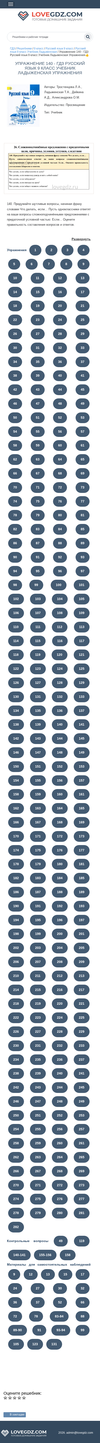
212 (60, 976)
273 (81, 1185)
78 (15, 515)
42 (15, 389)
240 (60, 1073)
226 (16, 1031)
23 (38, 320)
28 (60, 334)
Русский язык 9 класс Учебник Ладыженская (48, 50)
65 (82, 459)
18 (15, 306)
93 (82, 557)
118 (16, 655)
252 (60, 1115)
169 (81, 822)
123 (38, 669)
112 (59, 627)
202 (16, 948)
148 (60, 752)
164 (60, 808)
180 (60, 864)
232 (60, 1045)
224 (60, 1017)
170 (16, 836)
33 (82, 348)
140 (60, 724)
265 (81, 1157)
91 (38, 557)
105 (81, 599)
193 (81, 906)
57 (82, 431)
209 (81, 962)
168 (60, 822)
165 (81, 808)
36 (60, 362)
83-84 (59, 1316)
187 (38, 892)
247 (38, 1101)
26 (15, 334)
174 (16, 850)
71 (38, 487)
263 (38, 1157)
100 (58, 585)
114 (16, 641)
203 (38, 948)
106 (16, 613)
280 (60, 1213)
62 (15, 459)
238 (16, 1073)
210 (16, 976)
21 (82, 306)
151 (38, 766)
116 (60, 641)
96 (60, 571)
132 (60, 697)
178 (16, 864)
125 (81, 669)
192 (60, 906)
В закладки (17, 1414)
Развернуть (81, 239)
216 (60, 990)
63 (38, 459)
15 (38, 292)
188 (60, 892)
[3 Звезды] (15, 1398)
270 (16, 1185)
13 (82, 278)
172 (60, 836)
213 (81, 976)
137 (81, 711)
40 (60, 375)
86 (15, 543)
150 (16, 766)
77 (82, 501)
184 (60, 878)
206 (16, 962)
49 (82, 403)
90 (15, 557)
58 (15, 445)
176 (60, 850)
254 (16, 1129)
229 (81, 1031)
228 (60, 1031)
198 (16, 934)
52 (60, 417)
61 (82, 445)
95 (38, 571)
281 (81, 1213)
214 (16, 990)
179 (38, 864)
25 (82, 320)
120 (59, 655)
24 (60, 320)
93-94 (61, 1330)
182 (16, 878)
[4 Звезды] (19, 1398)
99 (36, 585)
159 (38, 794)
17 (82, 292)
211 (37, 976)
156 (60, 780)
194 (16, 920)
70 (15, 487)
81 (82, 515)
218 (16, 1003)
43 (38, 389)
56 (60, 431)
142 (16, 738)
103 (38, 599)
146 (16, 752)
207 (38, 962)
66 (15, 473)
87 (38, 543)
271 (38, 1185)
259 (38, 1143)
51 (38, 417)
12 (60, 278)
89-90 (17, 1330)
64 (60, 459)
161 (81, 794)
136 (60, 711)
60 (60, 445)
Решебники (24, 48)
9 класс (38, 48)
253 (81, 1115)
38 (15, 375)
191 (38, 906)
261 (81, 1143)
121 (81, 655)
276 (60, 1199)
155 (38, 780)
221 (81, 1003)
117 (81, 641)
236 (60, 1059)
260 (60, 1143)
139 (38, 724)
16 (60, 292)
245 (81, 1087)
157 (81, 780)
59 (38, 445)
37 (82, 362)
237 (81, 1059)
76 (60, 501)
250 (16, 1115)
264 (60, 1157)
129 (81, 683)
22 (15, 320)
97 (82, 571)
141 (81, 724)
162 (16, 808)
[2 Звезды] (10, 1398)
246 (16, 1101)
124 (60, 669)
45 (82, 389)
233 (81, 1045)
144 (60, 738)
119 (37, 655)
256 (60, 1129)
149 (81, 752)
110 (16, 627)
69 (82, 473)
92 (60, 557)
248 (60, 1101)
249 (81, 1101)
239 (38, 1073)
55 (38, 431)
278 (16, 1213)
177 (81, 850)
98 (15, 585)
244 (60, 1087)
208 (60, 962)
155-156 (45, 1255)
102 (16, 599)
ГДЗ (12, 48)
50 (15, 417)
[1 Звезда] (5, 1398)
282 (16, 1227)
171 (38, 836)
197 (81, 920)
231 (38, 1045)
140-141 (19, 1255)
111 (37, 627)
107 (38, 613)
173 (81, 836)
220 (60, 1003)
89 (82, 543)
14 (15, 292)
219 (38, 1003)
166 (16, 822)
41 (82, 375)
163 (38, 808)
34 (15, 362)
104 (60, 599)
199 (38, 934)
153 (81, 766)
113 (81, 627)
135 (38, 711)
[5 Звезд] (24, 1398)
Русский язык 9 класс (59, 48)
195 (38, 920)
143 (38, 738)
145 (81, 738)
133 (81, 697)
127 (38, 683)
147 (38, 752)
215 (38, 990)
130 (16, 697)
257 (81, 1129)
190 (16, 906)
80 (60, 515)
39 (38, 375)
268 (60, 1171)
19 (38, 306)
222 (16, 1017)
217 (81, 990)
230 (16, 1045)
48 (60, 403)
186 (16, 892)
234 (16, 1059)
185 (81, 878)
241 (81, 1073)
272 (60, 1185)
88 (60, 543)
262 (16, 1157)
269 (81, 1171)
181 (81, 864)
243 (38, 1087)
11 (37, 278)
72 (60, 487)
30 (15, 348)
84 (60, 529)
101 (81, 585)
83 (38, 529)
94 (15, 571)
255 (38, 1129)
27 (38, 334)
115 (37, 641)
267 (38, 1171)
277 (81, 1199)
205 (81, 948)
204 (60, 948)
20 (60, 306)
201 (81, 934)
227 (38, 1031)
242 (16, 1087)
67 (38, 473)
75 (38, 501)
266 (16, 1171)
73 (82, 487)
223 (38, 1017)
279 (38, 1213)
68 (60, 473)
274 (16, 1199)
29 (82, 334)
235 (38, 1059)
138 (16, 724)
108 (60, 613)
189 (81, 892)
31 (38, 348)
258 (16, 1143)
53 (82, 417)
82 (15, 529)
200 (60, 934)
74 (15, 501)
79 (38, 515)
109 (81, 613)
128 (60, 683)
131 (38, 697)
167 (38, 822)
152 (60, 766)
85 (82, 529)
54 (15, 431)
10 (15, 278)
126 (16, 683)
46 (15, 403)
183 (38, 878)
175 (38, 850)
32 (60, 348)
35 (38, 362)
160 (60, 794)
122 (16, 669)
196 (60, 920)
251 (38, 1115)
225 (81, 1017)
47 (38, 403)
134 (16, 711)
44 (60, 389)
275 (38, 1199)
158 (16, 794)
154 (16, 780)
